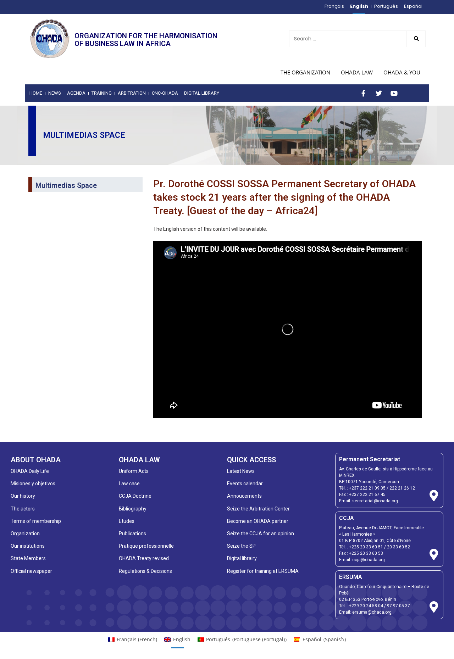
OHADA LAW (357, 72)
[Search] (416, 39)
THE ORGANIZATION (305, 72)
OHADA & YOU (401, 72)
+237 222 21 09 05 (367, 488)
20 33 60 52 (398, 546)
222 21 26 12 (402, 488)
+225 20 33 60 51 (366, 546)
